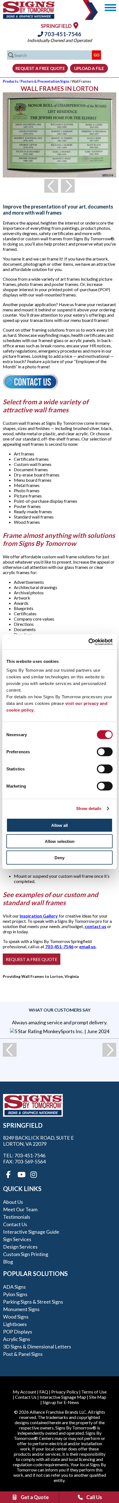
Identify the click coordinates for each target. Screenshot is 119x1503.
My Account (24, 1391)
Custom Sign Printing (25, 1254)
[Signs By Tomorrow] (29, 17)
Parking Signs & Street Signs (33, 1302)
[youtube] (21, 1174)
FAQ (43, 1391)
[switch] (105, 751)
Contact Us (15, 1224)
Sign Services (17, 1239)
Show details (88, 808)
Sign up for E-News (61, 1402)
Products (10, 81)
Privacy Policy (64, 1391)
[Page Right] (68, 186)
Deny (59, 857)
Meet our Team (20, 1209)
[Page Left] (51, 186)
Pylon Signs (15, 1294)
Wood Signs (16, 1317)
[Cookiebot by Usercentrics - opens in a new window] (88, 641)
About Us (13, 1202)
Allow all (59, 825)
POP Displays (17, 1332)
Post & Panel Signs (23, 1354)
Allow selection (59, 841)
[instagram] (34, 1174)
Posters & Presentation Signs (44, 81)
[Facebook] (8, 1174)
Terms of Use (94, 1391)
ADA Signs (14, 1287)
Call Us (94, 1497)
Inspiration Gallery (39, 915)
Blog (8, 1262)
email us (87, 946)
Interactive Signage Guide (31, 1232)
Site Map (97, 1397)
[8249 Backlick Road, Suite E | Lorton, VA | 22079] (75, 25)
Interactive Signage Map (63, 1397)
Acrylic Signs (16, 1339)
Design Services (20, 1247)
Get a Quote (35, 1497)
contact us (95, 926)
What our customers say (59, 1009)
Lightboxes (15, 1324)
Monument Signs (21, 1309)
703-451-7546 (62, 34)
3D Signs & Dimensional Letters (37, 1346)
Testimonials (16, 1217)
